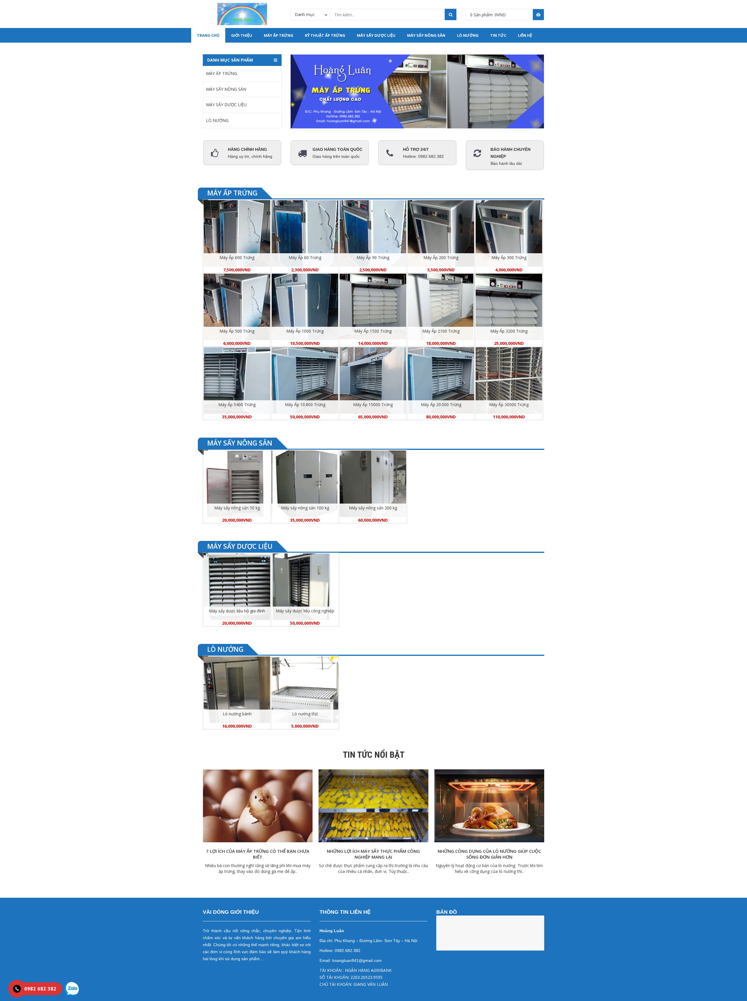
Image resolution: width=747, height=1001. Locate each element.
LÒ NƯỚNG (468, 35)
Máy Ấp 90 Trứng (373, 257)
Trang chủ (208, 35)
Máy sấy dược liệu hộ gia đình (237, 611)
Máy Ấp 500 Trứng (236, 331)
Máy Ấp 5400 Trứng (237, 404)
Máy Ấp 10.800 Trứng (305, 404)
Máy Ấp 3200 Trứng (509, 331)
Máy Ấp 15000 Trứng (373, 404)
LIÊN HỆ (525, 35)
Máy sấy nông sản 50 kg (237, 508)
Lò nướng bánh (237, 714)
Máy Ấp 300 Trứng (508, 257)
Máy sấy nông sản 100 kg (305, 508)
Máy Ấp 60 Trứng (305, 257)
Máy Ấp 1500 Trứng (373, 331)
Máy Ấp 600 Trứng (236, 257)
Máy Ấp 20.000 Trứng (441, 404)
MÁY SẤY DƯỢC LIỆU (376, 35)
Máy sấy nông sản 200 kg (373, 508)
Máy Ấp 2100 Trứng (441, 331)
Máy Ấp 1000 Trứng (305, 331)
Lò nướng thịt (305, 714)
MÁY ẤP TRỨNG (278, 35)
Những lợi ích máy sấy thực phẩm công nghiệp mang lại (373, 854)
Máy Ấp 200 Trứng (440, 257)
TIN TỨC (498, 35)
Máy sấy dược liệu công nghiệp (305, 611)
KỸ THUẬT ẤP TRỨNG (325, 35)
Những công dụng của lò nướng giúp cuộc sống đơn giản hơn (489, 854)
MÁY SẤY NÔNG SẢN (426, 35)
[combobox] (310, 14)
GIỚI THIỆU (241, 35)
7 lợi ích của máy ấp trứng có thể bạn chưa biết (257, 854)
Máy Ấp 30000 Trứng (509, 404)
